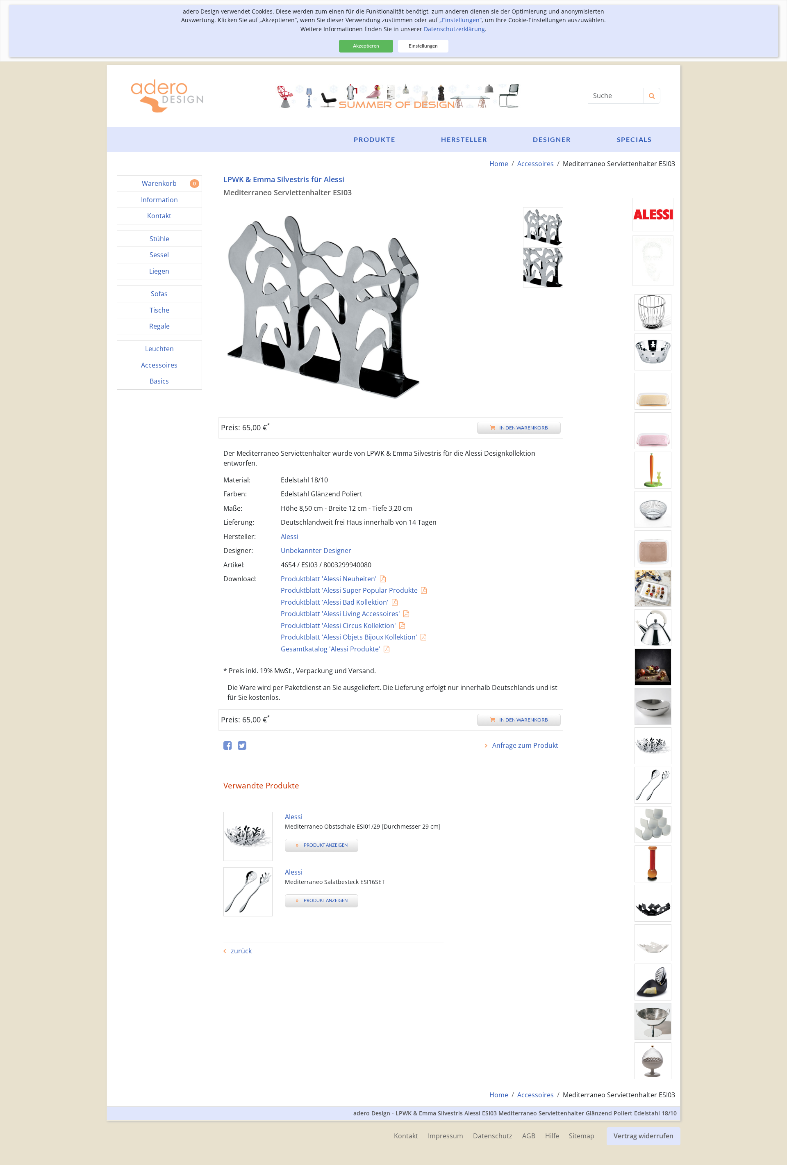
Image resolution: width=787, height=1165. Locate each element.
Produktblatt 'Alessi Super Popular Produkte (349, 590)
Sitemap (581, 1135)
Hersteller (464, 139)
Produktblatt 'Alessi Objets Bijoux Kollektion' (349, 637)
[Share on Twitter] (242, 746)
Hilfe (552, 1135)
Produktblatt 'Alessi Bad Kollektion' (335, 602)
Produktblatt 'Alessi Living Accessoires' (340, 613)
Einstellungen (423, 46)
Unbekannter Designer (316, 550)
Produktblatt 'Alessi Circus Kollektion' (338, 625)
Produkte (374, 139)
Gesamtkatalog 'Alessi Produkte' (330, 648)
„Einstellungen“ (460, 20)
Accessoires (535, 163)
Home (498, 163)
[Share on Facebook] (227, 746)
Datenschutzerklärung (454, 29)
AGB (528, 1135)
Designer (552, 139)
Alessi (289, 536)
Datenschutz (492, 1135)
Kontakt (406, 1135)
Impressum (445, 1135)
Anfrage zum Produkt (524, 745)
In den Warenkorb (523, 428)
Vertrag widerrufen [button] (643, 1135)
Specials (634, 139)
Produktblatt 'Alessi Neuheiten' (329, 578)
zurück (240, 950)
